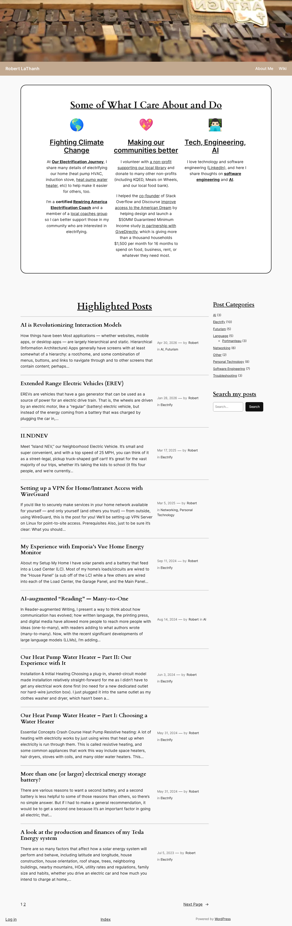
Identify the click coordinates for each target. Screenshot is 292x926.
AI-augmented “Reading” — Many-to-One (74, 599)
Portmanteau (231, 341)
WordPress (223, 919)
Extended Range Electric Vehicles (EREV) (72, 384)
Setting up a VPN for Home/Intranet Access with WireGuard (82, 491)
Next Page (196, 904)
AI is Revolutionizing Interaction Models (71, 325)
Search (254, 407)
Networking (169, 510)
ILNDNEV (34, 436)
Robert (193, 343)
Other (217, 355)
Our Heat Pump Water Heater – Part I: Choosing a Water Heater (84, 719)
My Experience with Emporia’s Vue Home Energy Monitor (82, 550)
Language (220, 336)
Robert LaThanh (22, 68)
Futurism (171, 349)
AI (162, 349)
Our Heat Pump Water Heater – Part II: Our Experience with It (76, 660)
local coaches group (89, 213)
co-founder (149, 196)
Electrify (167, 405)
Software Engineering (229, 369)
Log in (11, 919)
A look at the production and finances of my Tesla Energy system (82, 835)
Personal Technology (228, 362)
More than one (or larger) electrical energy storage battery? (83, 777)
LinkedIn (216, 167)
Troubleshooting (225, 375)
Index (106, 919)
